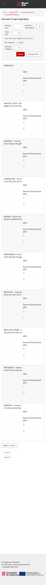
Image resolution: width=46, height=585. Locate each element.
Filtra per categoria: (8, 48)
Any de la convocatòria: (30, 26)
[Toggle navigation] (3, 3)
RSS (28, 564)
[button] (9, 445)
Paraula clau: (8, 26)
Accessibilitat (14, 562)
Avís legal (4, 562)
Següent (7, 457)
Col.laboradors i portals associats (13, 564)
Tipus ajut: (7, 33)
